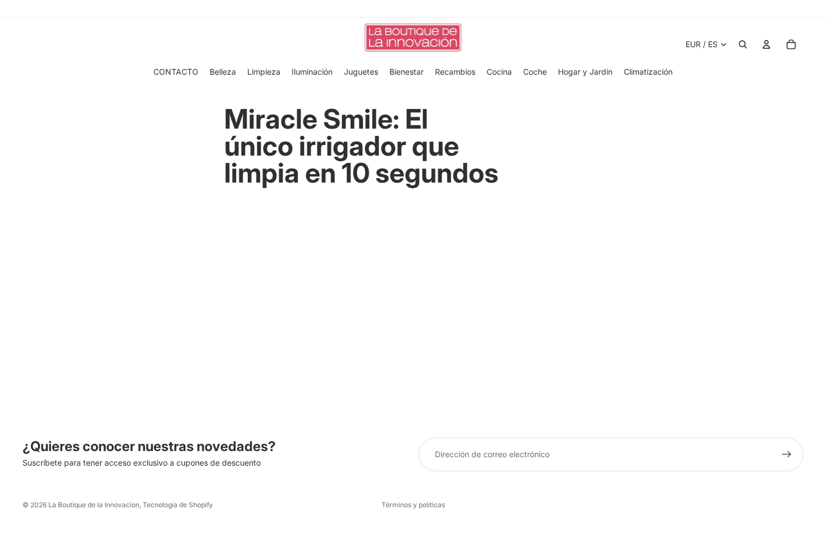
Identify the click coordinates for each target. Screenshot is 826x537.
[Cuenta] (766, 44)
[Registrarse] (786, 454)
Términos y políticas (413, 504)
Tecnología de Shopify (178, 504)
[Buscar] (742, 44)
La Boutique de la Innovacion (93, 504)
